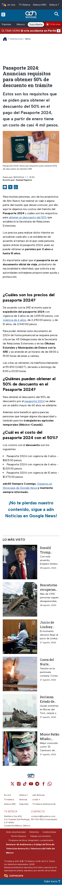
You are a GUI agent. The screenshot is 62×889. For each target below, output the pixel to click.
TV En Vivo (55, 24)
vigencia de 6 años (14, 320)
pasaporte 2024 (34, 401)
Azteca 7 (54, 4)
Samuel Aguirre (24, 180)
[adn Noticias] (31, 14)
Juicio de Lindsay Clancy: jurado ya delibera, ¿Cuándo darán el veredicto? (48, 624)
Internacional (16, 39)
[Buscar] (57, 14)
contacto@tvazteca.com (43, 816)
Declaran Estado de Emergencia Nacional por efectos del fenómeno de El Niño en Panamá (49, 699)
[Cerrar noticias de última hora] (58, 30)
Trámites (6, 24)
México (21, 24)
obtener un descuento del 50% (28, 217)
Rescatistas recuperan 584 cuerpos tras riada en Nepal (49, 587)
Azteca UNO (39, 4)
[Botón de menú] (3, 14)
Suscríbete (36, 24)
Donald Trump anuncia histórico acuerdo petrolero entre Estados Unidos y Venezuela (48, 550)
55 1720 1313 (37, 819)
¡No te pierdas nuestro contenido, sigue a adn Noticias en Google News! (31, 509)
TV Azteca (24, 4)
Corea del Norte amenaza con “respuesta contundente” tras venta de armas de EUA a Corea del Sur (49, 662)
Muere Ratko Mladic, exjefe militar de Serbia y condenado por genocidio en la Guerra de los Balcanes (49, 736)
